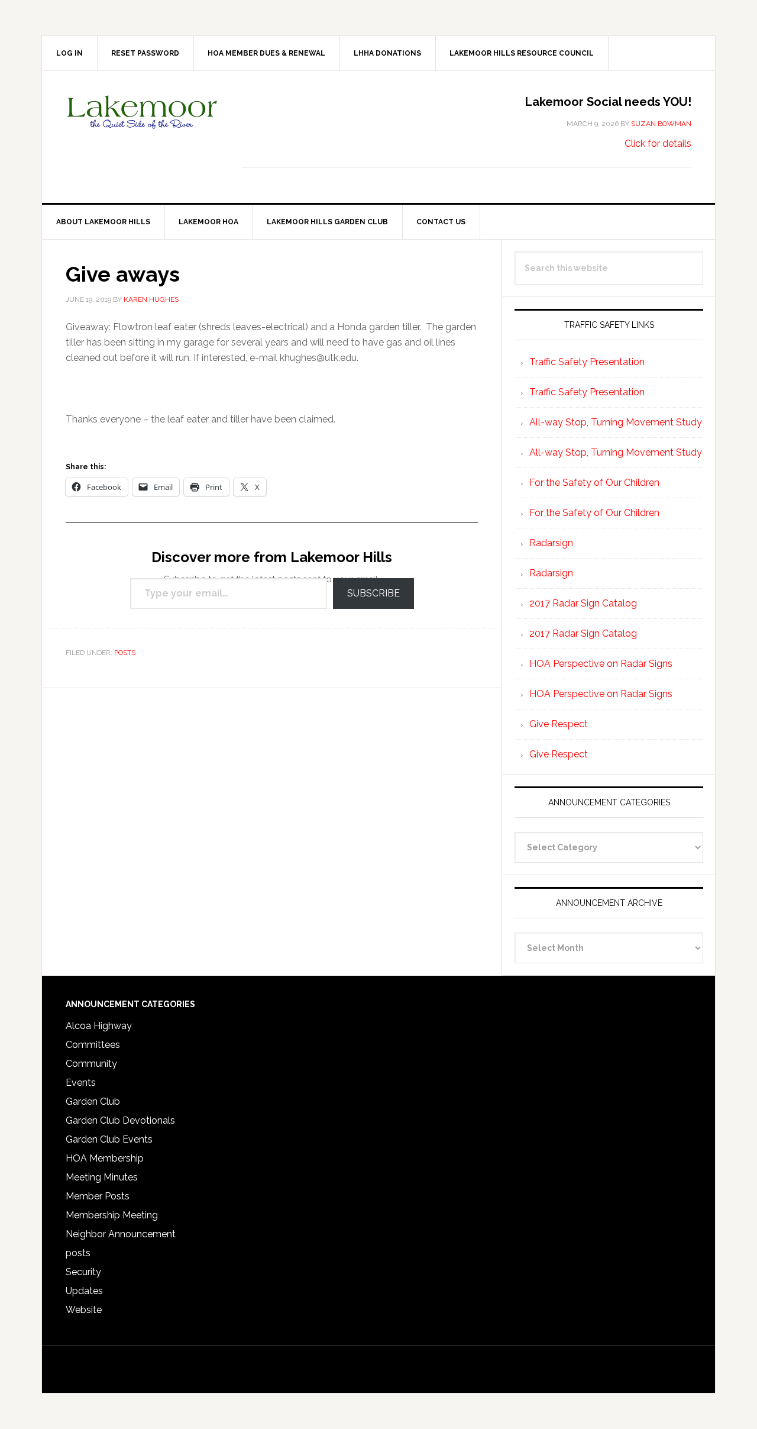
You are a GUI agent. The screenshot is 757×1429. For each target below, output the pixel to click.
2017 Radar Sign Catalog (583, 603)
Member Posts (98, 1196)
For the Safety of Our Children (594, 482)
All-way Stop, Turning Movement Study (615, 422)
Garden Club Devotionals (120, 1120)
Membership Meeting (112, 1215)
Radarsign (551, 543)
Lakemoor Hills (142, 121)
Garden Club (93, 1101)
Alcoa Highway (99, 1025)
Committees (93, 1044)
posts (124, 653)
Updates (84, 1290)
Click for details (658, 143)
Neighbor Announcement (121, 1234)
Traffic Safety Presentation (587, 361)
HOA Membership (105, 1158)
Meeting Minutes (102, 1177)
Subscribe (373, 593)
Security (83, 1272)
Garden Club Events (109, 1139)
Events (81, 1082)
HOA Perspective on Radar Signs (600, 663)
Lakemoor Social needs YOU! (608, 102)
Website (84, 1309)
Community (91, 1063)
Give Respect (558, 724)
